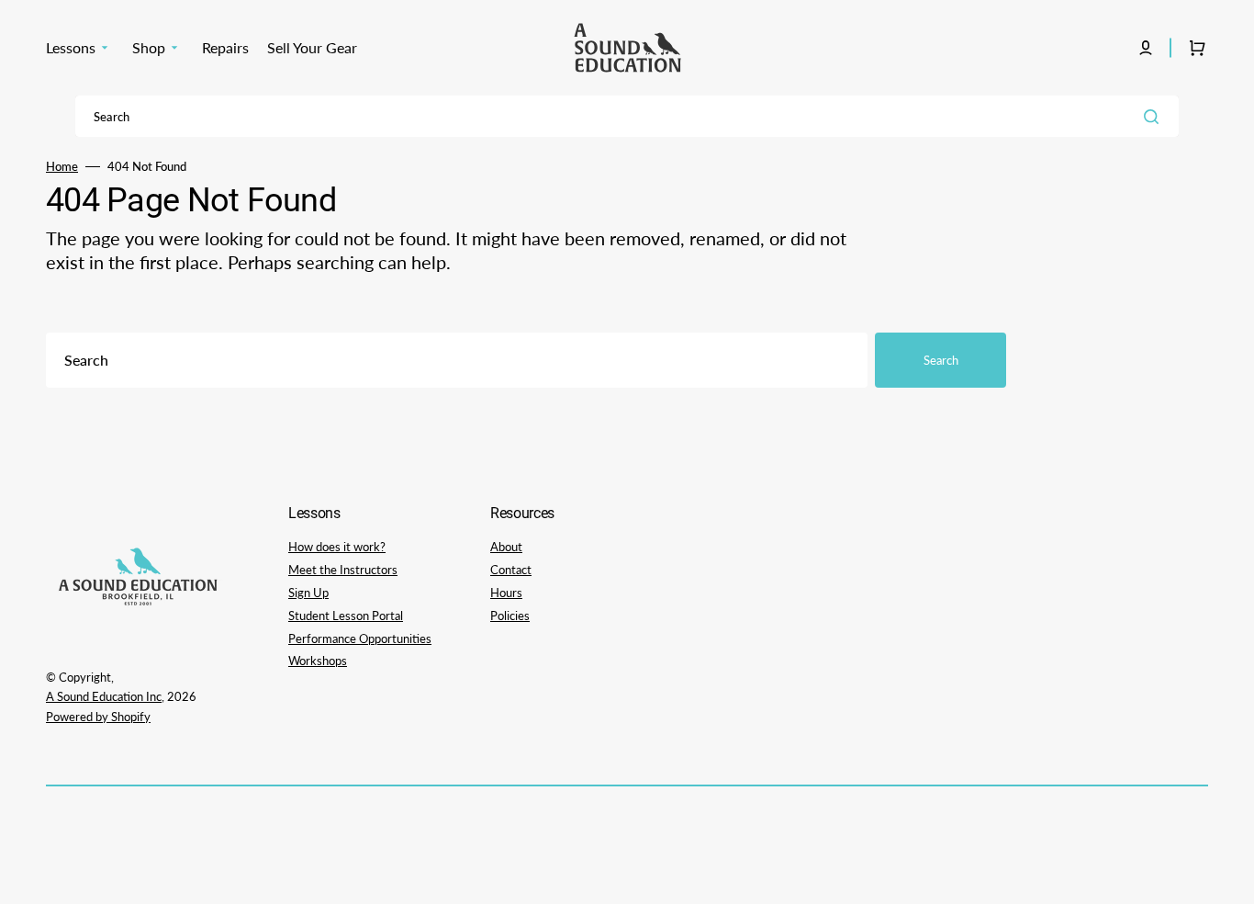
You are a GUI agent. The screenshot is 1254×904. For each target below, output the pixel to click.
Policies (510, 615)
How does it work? (337, 546)
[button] (1145, 48)
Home (62, 166)
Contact (511, 569)
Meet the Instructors (342, 569)
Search (941, 360)
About (506, 546)
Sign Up (308, 592)
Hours (506, 592)
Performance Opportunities (359, 638)
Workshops (317, 660)
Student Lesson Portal (345, 615)
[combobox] (627, 116)
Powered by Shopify (98, 716)
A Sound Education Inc (104, 696)
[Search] (1155, 116)
